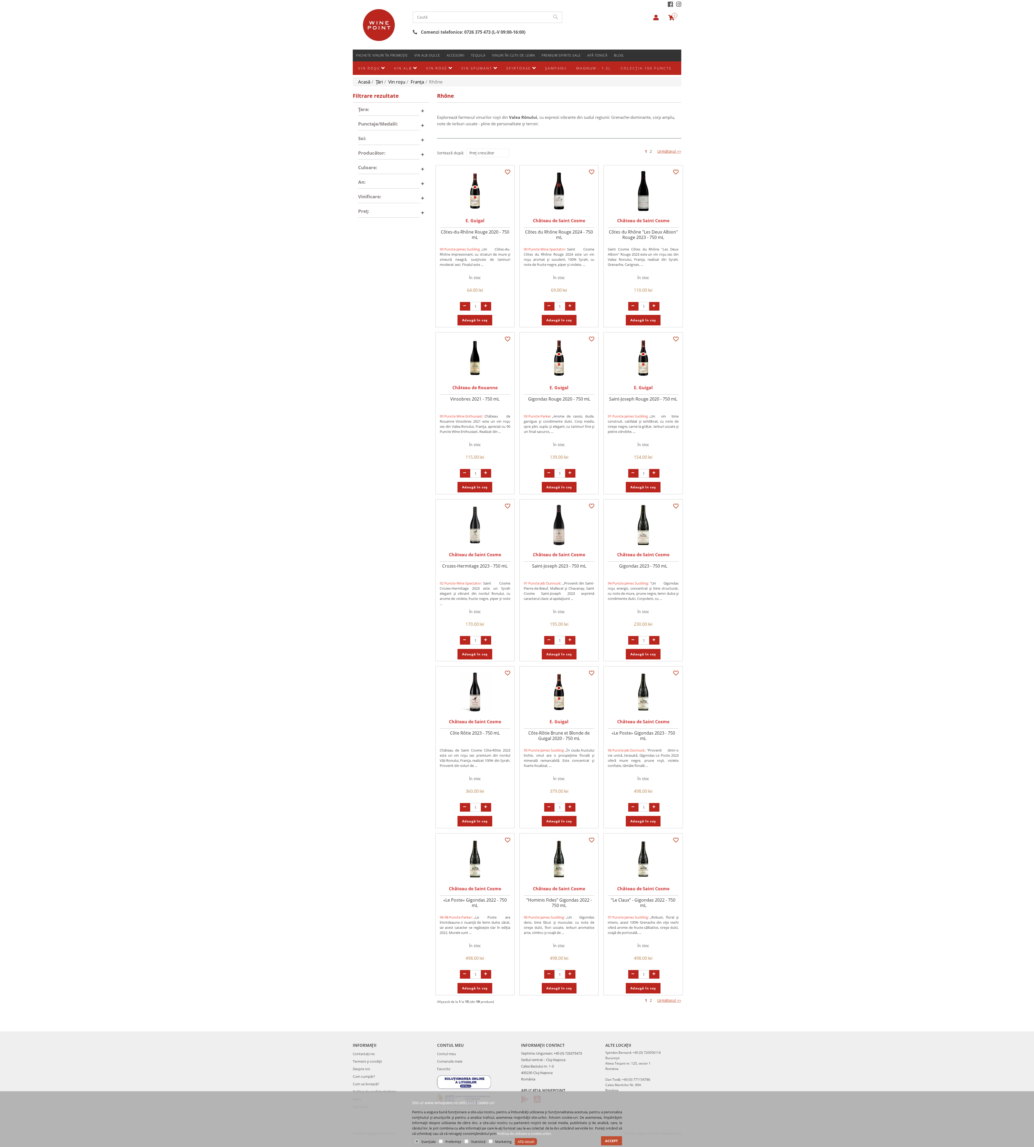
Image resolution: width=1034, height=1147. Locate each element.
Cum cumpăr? (364, 1076)
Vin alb (403, 68)
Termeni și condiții (367, 1061)
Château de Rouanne (475, 388)
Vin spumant (476, 68)
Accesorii (455, 55)
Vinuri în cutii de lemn (513, 55)
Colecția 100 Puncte (646, 68)
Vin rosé (436, 68)
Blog (619, 55)
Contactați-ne (364, 1053)
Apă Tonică (597, 55)
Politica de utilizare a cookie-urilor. (524, 1133)
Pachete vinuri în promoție (382, 55)
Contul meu (446, 1053)
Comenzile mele (449, 1061)
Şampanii (556, 68)
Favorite (443, 1068)
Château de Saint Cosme (559, 221)
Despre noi (361, 1068)
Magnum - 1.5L (593, 68)
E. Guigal (475, 221)
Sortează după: (450, 152)
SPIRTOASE (518, 68)
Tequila (478, 55)
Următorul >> (669, 151)
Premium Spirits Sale (561, 55)
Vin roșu (369, 68)
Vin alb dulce (427, 55)
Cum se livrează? (366, 1084)
